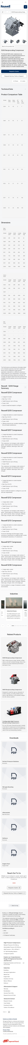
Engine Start (7, 976)
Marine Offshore (8, 981)
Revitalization (7, 991)
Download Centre (8, 1005)
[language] (2, 2)
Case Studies (7, 1003)
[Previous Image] (3, 26)
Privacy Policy (6, 1029)
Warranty (6, 988)
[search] (25, 2)
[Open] (25, 7)
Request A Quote (8, 1001)
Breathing (6, 970)
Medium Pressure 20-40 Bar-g (11, 945)
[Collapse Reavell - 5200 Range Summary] (25, 387)
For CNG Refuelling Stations (10, 951)
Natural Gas (6, 974)
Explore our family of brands (10, 1019)
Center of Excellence (9, 1007)
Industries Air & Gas (8, 978)
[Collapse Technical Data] (25, 89)
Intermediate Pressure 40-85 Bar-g (12, 947)
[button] (14, 89)
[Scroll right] (8, 625)
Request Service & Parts (10, 995)
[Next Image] (24, 26)
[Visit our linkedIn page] (9, 1012)
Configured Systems (9, 953)
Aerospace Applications (9, 972)
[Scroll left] (3, 625)
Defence (6, 983)
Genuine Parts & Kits (9, 993)
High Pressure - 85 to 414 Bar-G (11, 949)
